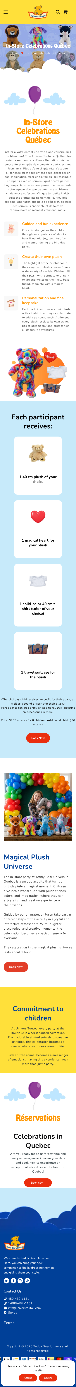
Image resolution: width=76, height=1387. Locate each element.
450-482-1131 (18, 1299)
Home (15, 53)
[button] (5, 12)
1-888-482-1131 (20, 1303)
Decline (48, 1378)
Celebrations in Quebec (38, 1141)
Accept (28, 1378)
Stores (12, 1313)
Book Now (38, 738)
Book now (37, 1183)
